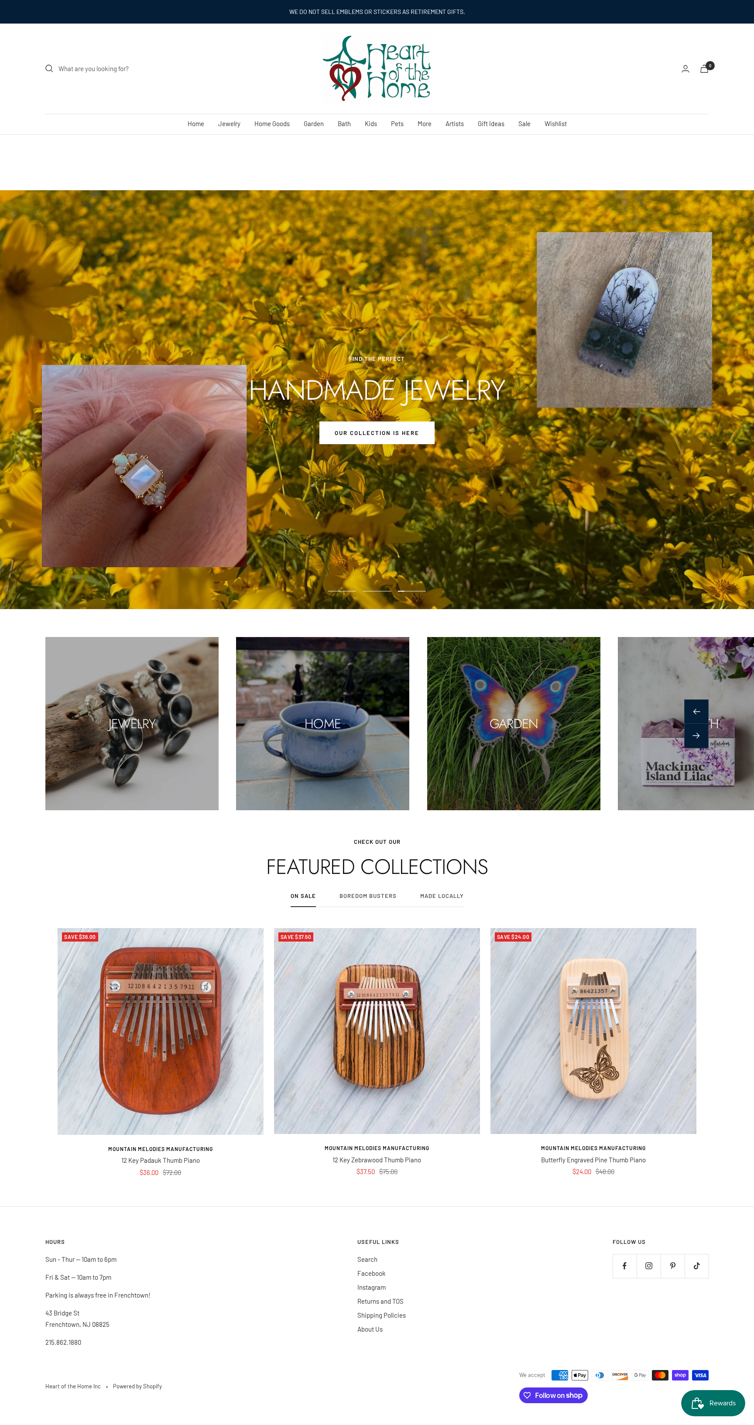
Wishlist (556, 123)
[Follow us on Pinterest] (673, 1266)
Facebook (371, 1273)
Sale (524, 123)
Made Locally (442, 895)
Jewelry (229, 123)
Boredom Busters (368, 895)
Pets (397, 123)
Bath (344, 123)
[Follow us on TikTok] (697, 1266)
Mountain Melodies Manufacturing (160, 1149)
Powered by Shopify (137, 1386)
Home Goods (272, 123)
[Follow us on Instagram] (649, 1266)
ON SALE (303, 895)
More (425, 123)
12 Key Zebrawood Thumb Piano (376, 1160)
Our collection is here (377, 432)
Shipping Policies (381, 1315)
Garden (314, 123)
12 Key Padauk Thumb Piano (160, 1160)
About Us (370, 1329)
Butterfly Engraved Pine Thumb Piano (593, 1160)
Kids (371, 123)
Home (196, 123)
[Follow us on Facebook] (625, 1266)
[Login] (685, 68)
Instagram (371, 1287)
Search (367, 1259)
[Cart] (704, 69)
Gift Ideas (491, 123)
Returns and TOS (380, 1301)
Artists (455, 123)
